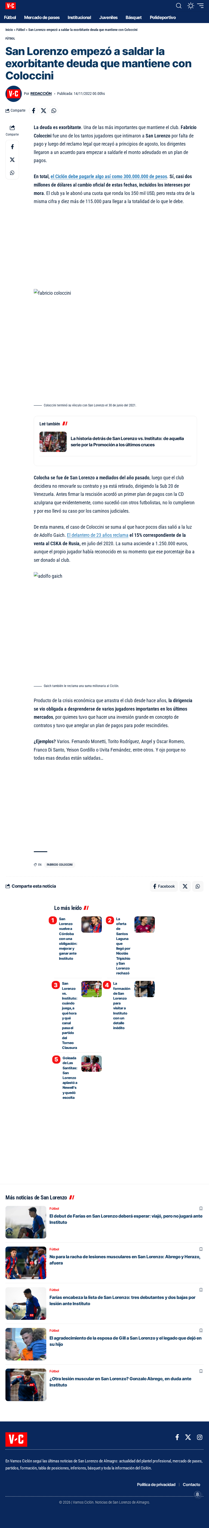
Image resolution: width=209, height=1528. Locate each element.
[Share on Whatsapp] (53, 110)
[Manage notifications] (197, 1494)
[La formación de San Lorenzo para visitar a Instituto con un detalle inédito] (144, 989)
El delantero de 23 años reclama (97, 535)
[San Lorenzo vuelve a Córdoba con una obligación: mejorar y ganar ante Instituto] (91, 924)
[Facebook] (177, 1437)
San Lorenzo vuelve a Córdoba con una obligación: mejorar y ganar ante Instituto (68, 939)
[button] (179, 5)
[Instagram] (200, 1437)
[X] (188, 1437)
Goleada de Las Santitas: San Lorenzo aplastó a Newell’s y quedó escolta (70, 1078)
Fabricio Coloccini (60, 864)
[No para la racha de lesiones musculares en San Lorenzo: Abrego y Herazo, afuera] (25, 1263)
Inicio (9, 30)
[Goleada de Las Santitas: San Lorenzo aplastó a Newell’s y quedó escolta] (91, 1063)
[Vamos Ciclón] (10, 6)
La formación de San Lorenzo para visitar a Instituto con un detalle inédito (121, 1005)
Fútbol (20, 30)
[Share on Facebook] (33, 110)
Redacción (41, 93)
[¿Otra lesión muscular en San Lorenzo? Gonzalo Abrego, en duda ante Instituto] (25, 1385)
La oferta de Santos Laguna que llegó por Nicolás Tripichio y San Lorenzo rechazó (123, 946)
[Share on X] (43, 110)
